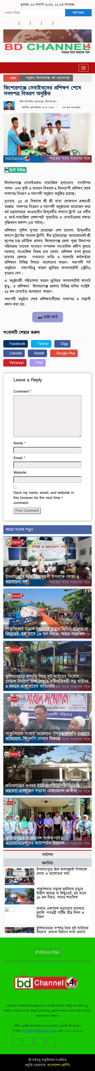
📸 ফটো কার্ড (47, 317)
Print (39, 363)
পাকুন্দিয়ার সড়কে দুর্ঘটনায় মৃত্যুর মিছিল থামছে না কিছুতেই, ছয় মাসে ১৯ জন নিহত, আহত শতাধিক (47, 631)
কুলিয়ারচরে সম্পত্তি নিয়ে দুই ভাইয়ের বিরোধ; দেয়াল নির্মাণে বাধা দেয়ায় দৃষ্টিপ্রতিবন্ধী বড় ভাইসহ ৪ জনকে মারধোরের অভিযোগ (47, 681)
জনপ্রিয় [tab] (47, 863)
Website (19, 472)
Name (19, 443)
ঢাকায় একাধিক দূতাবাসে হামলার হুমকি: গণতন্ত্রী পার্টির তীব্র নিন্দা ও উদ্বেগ (60, 912)
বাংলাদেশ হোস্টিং (58, 1065)
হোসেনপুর (63, 78)
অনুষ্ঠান (30, 78)
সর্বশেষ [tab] (47, 854)
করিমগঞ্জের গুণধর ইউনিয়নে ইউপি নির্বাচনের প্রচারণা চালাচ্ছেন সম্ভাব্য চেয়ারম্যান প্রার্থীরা (43, 788)
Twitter (42, 344)
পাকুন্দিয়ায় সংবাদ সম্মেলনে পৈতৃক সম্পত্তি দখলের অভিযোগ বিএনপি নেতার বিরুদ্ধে (47, 736)
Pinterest (16, 363)
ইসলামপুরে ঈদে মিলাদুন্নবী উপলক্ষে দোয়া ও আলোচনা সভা (42, 579)
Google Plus (65, 353)
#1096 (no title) (47, 952)
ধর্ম (53, 78)
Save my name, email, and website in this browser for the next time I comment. (43, 497)
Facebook (17, 344)
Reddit (38, 353)
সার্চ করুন (78, 13)
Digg (64, 344)
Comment (22, 391)
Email (19, 458)
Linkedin (15, 353)
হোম (12, 78)
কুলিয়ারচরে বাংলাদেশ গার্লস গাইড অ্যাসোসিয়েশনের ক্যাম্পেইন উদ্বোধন (35, 840)
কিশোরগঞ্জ (43, 78)
